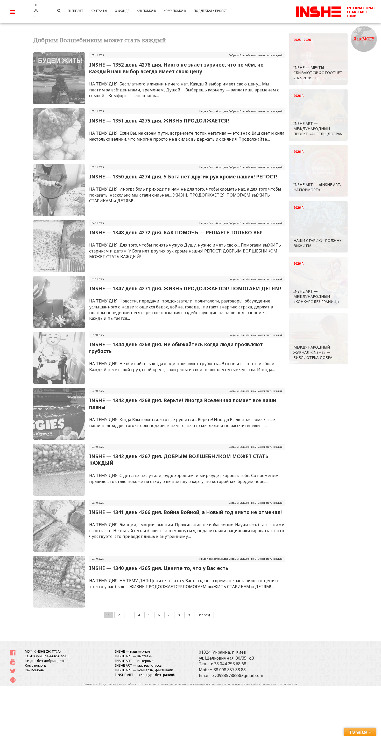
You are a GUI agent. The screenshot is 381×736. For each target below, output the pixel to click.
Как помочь (34, 670)
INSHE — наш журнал (132, 651)
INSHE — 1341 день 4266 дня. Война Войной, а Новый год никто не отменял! (185, 512)
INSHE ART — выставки (133, 656)
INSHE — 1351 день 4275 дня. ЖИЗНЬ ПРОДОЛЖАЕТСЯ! (159, 120)
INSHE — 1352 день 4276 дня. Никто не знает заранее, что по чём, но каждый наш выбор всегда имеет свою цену (176, 68)
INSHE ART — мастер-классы (138, 665)
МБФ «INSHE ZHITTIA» (43, 651)
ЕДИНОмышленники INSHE (47, 656)
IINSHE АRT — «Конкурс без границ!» (145, 674)
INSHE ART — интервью (134, 660)
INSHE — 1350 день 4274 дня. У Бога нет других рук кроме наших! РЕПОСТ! (183, 176)
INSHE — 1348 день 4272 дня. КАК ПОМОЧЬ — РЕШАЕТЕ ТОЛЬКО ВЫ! (176, 232)
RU (36, 16)
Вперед (204, 614)
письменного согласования (279, 684)
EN (36, 5)
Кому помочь (36, 665)
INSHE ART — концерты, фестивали (144, 670)
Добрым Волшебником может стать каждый (256, 55)
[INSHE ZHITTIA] (335, 11)
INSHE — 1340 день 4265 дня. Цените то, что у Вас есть (158, 568)
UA (36, 10)
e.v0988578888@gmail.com (237, 675)
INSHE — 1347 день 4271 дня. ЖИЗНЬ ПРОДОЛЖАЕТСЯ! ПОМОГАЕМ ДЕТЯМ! (185, 288)
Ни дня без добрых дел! (214, 111)
